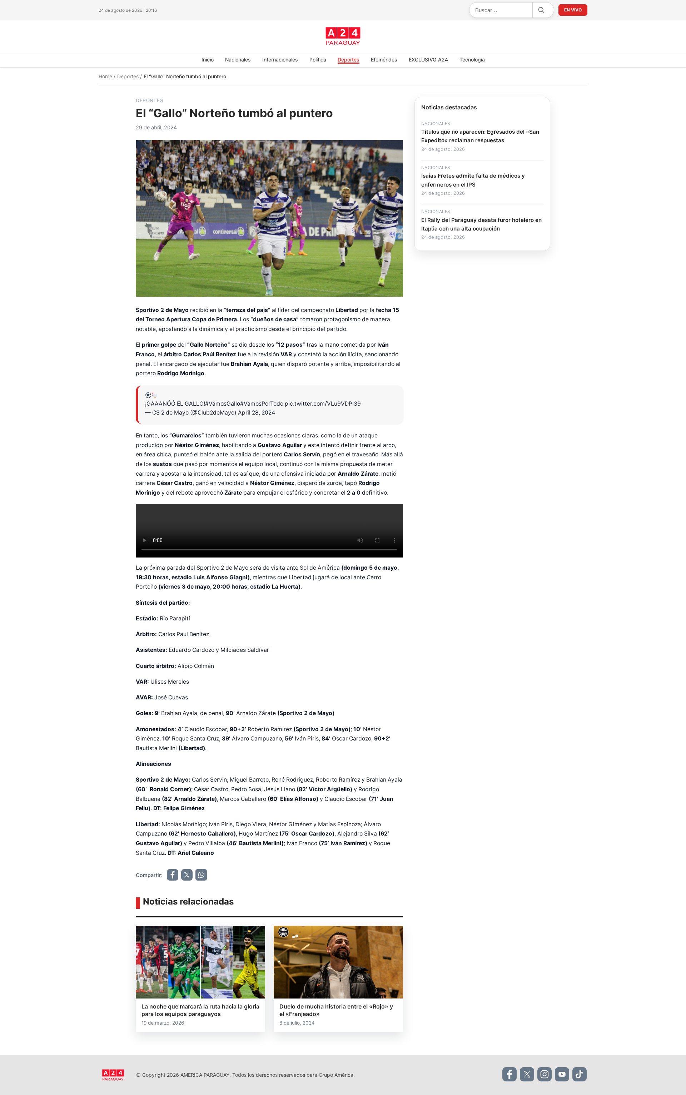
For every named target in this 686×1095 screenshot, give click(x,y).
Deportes (348, 59)
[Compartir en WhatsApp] (201, 875)
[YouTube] (562, 1074)
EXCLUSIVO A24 (428, 59)
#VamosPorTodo (261, 403)
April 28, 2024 (256, 412)
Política (317, 59)
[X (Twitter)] (527, 1074)
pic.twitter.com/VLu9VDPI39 (323, 403)
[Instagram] (544, 1074)
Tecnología (472, 59)
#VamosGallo (222, 403)
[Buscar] (541, 10)
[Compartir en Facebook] (172, 875)
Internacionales (280, 59)
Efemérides (384, 59)
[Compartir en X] (187, 875)
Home (106, 76)
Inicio (208, 59)
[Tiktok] (579, 1074)
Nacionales (238, 59)
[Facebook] (509, 1074)
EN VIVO (573, 10)
